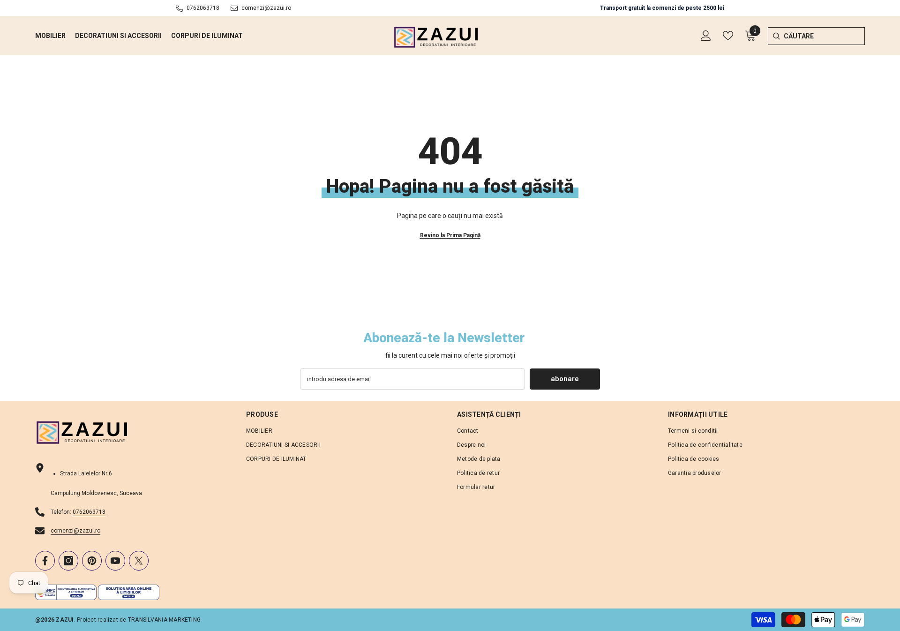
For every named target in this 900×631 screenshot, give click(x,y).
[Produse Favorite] (728, 35)
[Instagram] (68, 561)
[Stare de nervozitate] (139, 561)
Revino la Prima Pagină (450, 235)
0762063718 (203, 8)
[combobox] (824, 36)
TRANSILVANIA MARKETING (164, 619)
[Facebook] (45, 561)
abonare (565, 379)
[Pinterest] (92, 561)
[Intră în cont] (706, 35)
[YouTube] (115, 561)
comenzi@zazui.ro (266, 8)
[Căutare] (776, 36)
